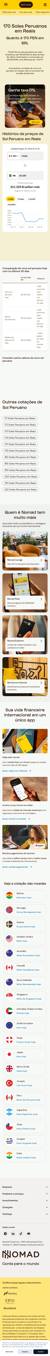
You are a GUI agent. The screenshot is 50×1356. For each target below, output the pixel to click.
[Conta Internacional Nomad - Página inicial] (5, 4)
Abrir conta (26, 4)
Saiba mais (39, 1347)
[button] (45, 4)
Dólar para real (9, 12)
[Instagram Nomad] (5, 1234)
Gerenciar (9, 1352)
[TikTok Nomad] (21, 1234)
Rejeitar (25, 1352)
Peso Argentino (42, 12)
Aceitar (41, 1352)
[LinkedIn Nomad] (13, 1234)
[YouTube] (29, 1234)
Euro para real (26, 12)
